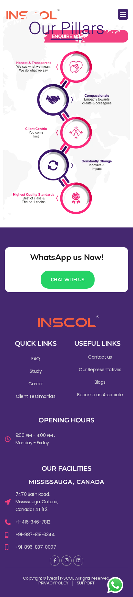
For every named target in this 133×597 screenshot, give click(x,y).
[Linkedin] (78, 560)
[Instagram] (66, 560)
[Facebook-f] (55, 560)
